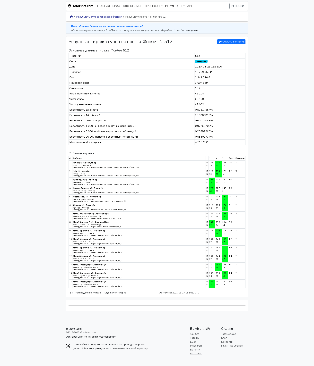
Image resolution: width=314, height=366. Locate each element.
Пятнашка (196, 353)
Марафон (196, 346)
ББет (193, 342)
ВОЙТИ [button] (239, 6)
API (189, 6)
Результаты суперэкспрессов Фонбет (99, 17)
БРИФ (116, 6)
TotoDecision (228, 334)
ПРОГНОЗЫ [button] (153, 6)
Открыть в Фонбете (233, 41)
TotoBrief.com (74, 329)
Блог (224, 338)
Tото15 (194, 338)
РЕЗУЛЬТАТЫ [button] (174, 6)
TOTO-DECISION (132, 6)
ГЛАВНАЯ (103, 6)
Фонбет (194, 334)
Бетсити (195, 349)
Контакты (227, 342)
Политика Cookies (232, 346)
